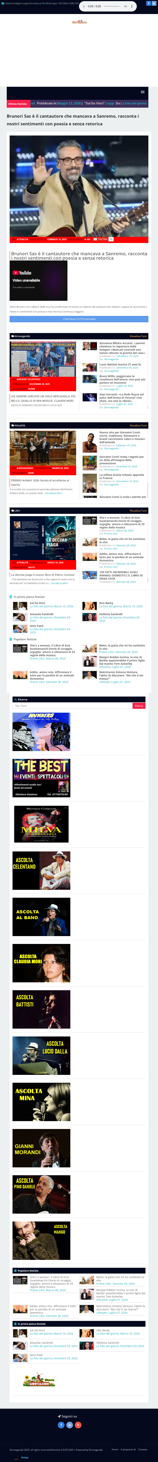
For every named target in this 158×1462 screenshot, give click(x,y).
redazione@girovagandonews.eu (23, 3)
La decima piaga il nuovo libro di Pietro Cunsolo (43, 575)
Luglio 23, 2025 (124, 386)
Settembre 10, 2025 (127, 356)
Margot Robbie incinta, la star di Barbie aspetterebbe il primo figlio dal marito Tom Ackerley (122, 660)
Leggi (81, 103)
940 (32, 472)
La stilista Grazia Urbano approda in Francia (121, 476)
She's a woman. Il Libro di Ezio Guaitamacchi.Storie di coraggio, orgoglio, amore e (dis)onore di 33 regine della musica (122, 522)
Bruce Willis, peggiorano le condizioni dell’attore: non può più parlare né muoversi (122, 379)
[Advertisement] (79, 58)
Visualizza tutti (138, 336)
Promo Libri (111, 533)
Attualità (22, 239)
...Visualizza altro (52, 493)
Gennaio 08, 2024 (126, 581)
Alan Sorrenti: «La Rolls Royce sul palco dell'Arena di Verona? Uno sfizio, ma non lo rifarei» (121, 398)
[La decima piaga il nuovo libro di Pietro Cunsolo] (43, 539)
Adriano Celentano (28, 379)
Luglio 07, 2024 (121, 667)
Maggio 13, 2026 (41, 103)
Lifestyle (104, 682)
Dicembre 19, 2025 (126, 466)
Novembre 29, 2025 (39, 384)
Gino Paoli (36, 626)
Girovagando (111, 359)
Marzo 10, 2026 (63, 606)
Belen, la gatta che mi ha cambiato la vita (122, 540)
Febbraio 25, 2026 (126, 445)
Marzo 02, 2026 (60, 468)
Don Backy (106, 603)
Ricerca (139, 705)
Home (115, 1449)
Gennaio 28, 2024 (126, 545)
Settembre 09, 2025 (127, 367)
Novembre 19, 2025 (127, 481)
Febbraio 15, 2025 (56, 239)
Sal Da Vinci (37, 603)
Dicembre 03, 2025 (66, 1346)
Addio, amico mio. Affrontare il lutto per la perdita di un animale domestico (121, 557)
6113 (32, 567)
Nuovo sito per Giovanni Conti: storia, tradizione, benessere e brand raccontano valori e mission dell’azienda (122, 437)
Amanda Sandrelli (41, 614)
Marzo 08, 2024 (124, 530)
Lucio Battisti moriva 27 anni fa (120, 364)
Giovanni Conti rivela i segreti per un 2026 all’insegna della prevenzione (121, 460)
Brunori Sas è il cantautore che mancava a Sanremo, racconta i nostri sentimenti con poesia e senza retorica (79, 255)
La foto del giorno (105, 103)
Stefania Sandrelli (110, 614)
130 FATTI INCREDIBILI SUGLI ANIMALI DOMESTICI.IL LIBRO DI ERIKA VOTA (121, 575)
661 (88, 239)
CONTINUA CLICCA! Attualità (79, 319)
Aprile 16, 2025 (55, 562)
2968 (32, 388)
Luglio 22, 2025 (124, 404)
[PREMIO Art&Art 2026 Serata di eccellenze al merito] (43, 449)
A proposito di (128, 1449)
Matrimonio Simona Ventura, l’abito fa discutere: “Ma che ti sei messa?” (121, 675)
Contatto (142, 1449)
